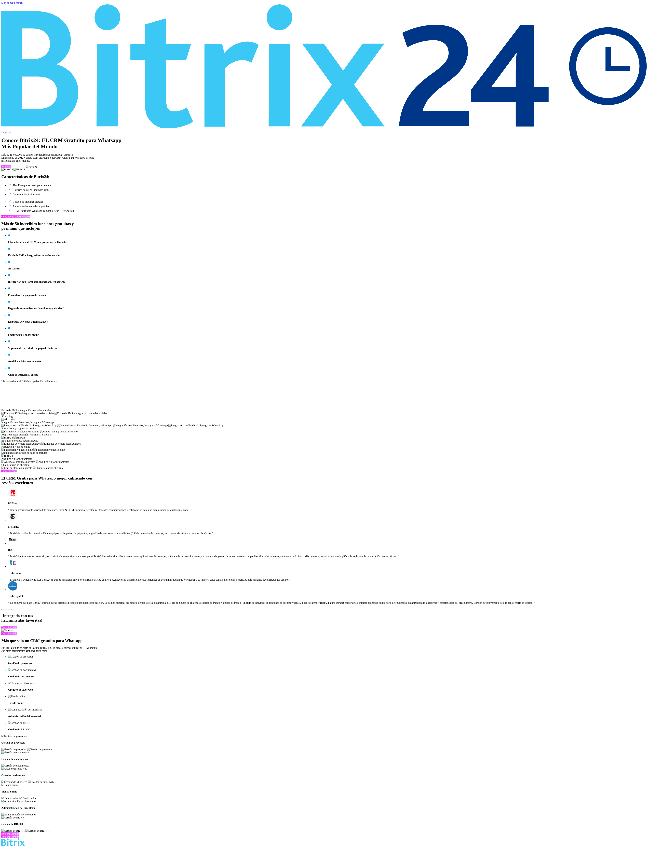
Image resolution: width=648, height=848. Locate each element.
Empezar (6, 132)
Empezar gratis (9, 471)
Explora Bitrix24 (10, 833)
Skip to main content (12, 2)
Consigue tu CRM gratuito (15, 216)
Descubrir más (9, 627)
